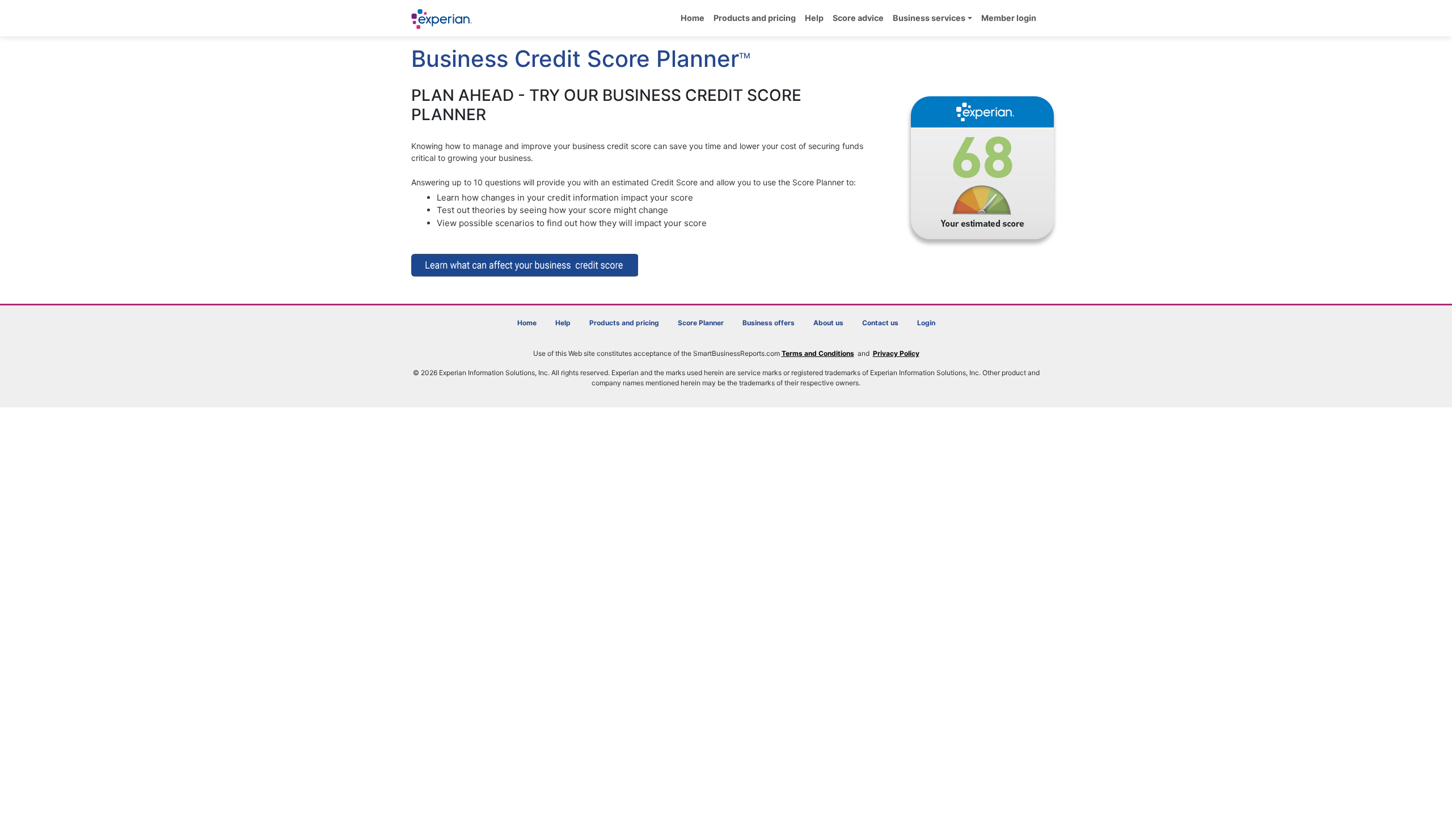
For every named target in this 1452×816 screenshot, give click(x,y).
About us (828, 322)
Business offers (768, 322)
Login (926, 322)
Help (814, 18)
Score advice (858, 18)
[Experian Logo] (442, 19)
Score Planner (701, 322)
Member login (1008, 18)
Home (692, 18)
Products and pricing (755, 18)
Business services (929, 18)
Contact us (880, 322)
